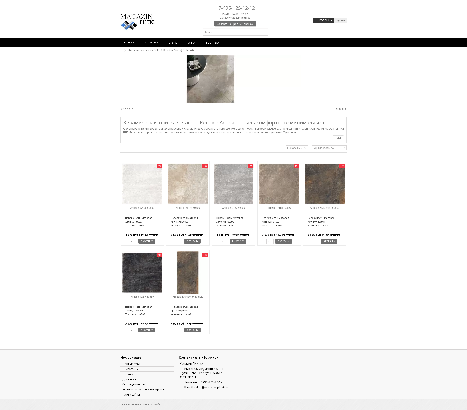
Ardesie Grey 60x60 (233, 207)
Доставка (129, 379)
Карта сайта (131, 394)
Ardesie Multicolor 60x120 (188, 296)
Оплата (127, 374)
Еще (339, 137)
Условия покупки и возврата (143, 389)
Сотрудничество (134, 384)
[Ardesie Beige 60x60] (188, 184)
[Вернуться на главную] (121, 50)
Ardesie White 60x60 (142, 207)
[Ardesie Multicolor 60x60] (325, 184)
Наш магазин (131, 363)
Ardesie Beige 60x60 (188, 207)
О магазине (130, 368)
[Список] (126, 148)
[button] (131, 42)
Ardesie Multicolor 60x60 (324, 207)
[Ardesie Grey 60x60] (233, 184)
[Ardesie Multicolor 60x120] (188, 272)
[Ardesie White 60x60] (142, 184)
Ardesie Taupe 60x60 (279, 207)
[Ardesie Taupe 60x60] (279, 184)
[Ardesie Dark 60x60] (142, 272)
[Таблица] (129, 148)
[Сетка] (122, 148)
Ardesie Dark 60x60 (142, 296)
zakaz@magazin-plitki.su (211, 387)
